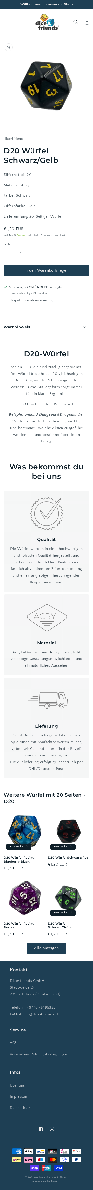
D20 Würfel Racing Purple (19, 925)
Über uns (17, 1086)
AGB (13, 1043)
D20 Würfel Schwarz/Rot (68, 857)
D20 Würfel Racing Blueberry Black (19, 859)
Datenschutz (20, 1108)
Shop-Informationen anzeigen (33, 300)
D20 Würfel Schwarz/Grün (59, 925)
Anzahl (8, 243)
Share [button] (14, 311)
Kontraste (56, 1181)
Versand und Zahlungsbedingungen (38, 1054)
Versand (22, 235)
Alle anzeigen (46, 948)
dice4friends (40, 1177)
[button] (6, 22)
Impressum (19, 1097)
